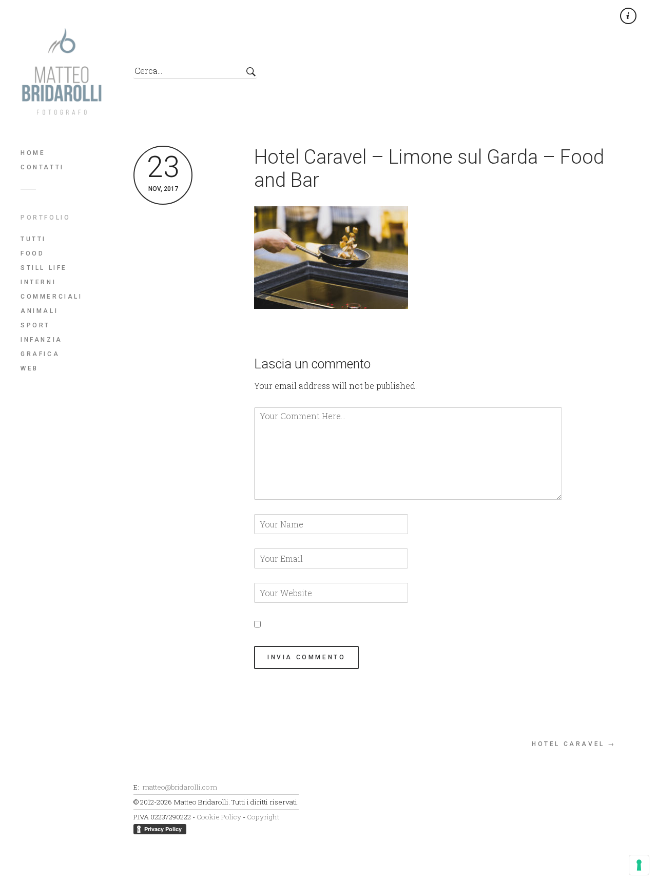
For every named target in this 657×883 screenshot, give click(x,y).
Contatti (42, 167)
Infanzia (42, 339)
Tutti (33, 239)
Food (32, 253)
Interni (38, 282)
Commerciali (52, 296)
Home (33, 152)
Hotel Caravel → (574, 744)
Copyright (263, 816)
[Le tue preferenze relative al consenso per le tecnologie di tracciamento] (639, 865)
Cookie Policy (219, 816)
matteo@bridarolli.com (179, 787)
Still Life (44, 267)
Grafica (40, 354)
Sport (35, 325)
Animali (39, 311)
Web (29, 368)
